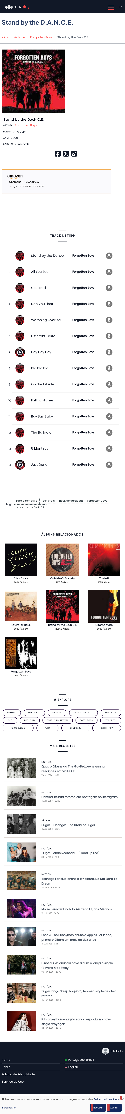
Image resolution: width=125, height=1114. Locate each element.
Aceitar (114, 1107)
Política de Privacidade (18, 1074)
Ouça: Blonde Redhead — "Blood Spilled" (70, 853)
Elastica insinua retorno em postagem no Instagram (80, 797)
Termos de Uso (13, 1082)
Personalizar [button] (9, 1107)
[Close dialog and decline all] (122, 1098)
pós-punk (29, 720)
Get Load (38, 287)
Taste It (104, 578)
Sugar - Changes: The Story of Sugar (68, 825)
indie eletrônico (83, 712)
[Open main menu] (111, 7)
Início (5, 37)
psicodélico (18, 728)
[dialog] (62, 1105)
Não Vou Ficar (42, 304)
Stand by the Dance (47, 255)
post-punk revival (57, 720)
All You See (40, 271)
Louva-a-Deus (21, 625)
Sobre (6, 1067)
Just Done (39, 464)
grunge (57, 712)
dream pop (34, 712)
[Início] (17, 7)
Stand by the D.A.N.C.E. (30, 507)
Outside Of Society (62, 578)
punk (47, 728)
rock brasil (48, 501)
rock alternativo (26, 501)
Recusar (98, 1107)
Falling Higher (42, 400)
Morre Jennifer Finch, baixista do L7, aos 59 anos (77, 909)
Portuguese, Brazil (80, 1060)
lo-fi (10, 720)
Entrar (117, 1051)
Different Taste (43, 336)
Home (6, 1060)
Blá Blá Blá (39, 368)
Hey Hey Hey (41, 352)
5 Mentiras (39, 448)
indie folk (110, 712)
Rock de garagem (71, 501)
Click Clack (21, 578)
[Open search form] (120, 7)
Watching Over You (46, 320)
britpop (11, 712)
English (72, 1067)
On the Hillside (42, 384)
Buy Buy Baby (42, 416)
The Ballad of (42, 432)
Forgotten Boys (41, 37)
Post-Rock (86, 720)
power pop (111, 720)
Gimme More (104, 625)
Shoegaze (75, 728)
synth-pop (107, 728)
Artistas (19, 37)
